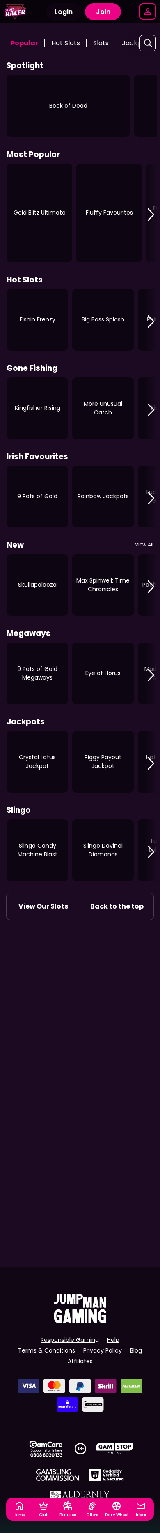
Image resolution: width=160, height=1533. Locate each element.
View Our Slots (43, 906)
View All (144, 544)
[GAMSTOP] (114, 1448)
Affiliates (80, 1361)
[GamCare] (45, 1448)
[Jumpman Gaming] (80, 1320)
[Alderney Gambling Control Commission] (80, 1497)
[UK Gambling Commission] (57, 1475)
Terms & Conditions (46, 1350)
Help (113, 1340)
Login (64, 11)
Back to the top (117, 906)
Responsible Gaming (70, 1340)
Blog (136, 1350)
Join (103, 11)
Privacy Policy (102, 1350)
